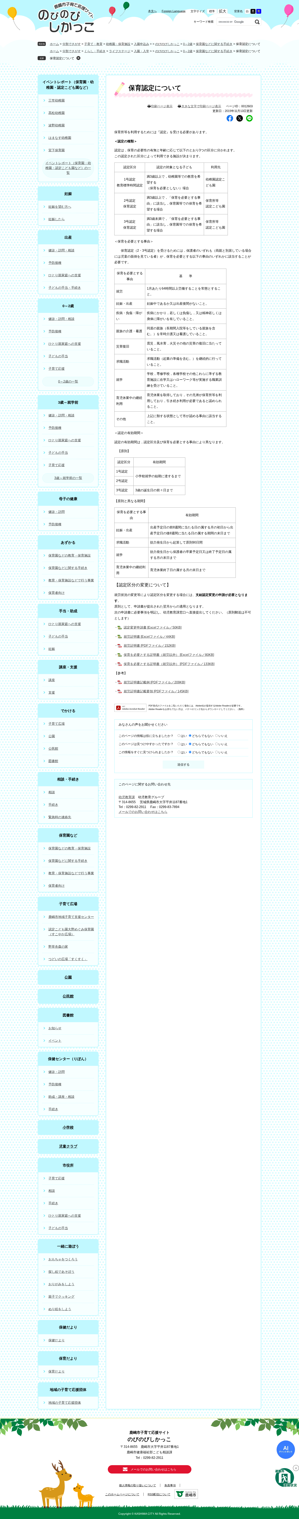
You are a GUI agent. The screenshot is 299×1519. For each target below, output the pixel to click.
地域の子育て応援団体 (68, 1390)
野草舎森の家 (58, 946)
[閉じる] (296, 1468)
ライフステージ (119, 51)
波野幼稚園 (56, 125)
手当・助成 (68, 611)
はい (184, 735)
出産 (68, 237)
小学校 (68, 1127)
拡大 (222, 11)
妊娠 (68, 194)
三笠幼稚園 (56, 100)
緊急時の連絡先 (59, 817)
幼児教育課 (127, 797)
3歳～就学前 (68, 402)
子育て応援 (56, 368)
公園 (51, 736)
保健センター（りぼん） (68, 1059)
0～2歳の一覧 (68, 381)
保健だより (68, 1327)
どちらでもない (202, 735)
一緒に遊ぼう (68, 1246)
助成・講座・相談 (61, 1096)
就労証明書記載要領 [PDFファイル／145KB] (156, 691)
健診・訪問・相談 (61, 250)
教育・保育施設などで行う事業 (71, 580)
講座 (51, 680)
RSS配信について (159, 1494)
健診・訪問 (56, 512)
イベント (54, 1040)
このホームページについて (122, 1494)
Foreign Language (174, 11)
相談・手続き (68, 779)
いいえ (223, 735)
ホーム (54, 44)
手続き (53, 804)
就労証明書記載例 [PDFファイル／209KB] (154, 682)
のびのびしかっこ (167, 44)
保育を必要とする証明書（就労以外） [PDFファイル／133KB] (169, 664)
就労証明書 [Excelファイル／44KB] (149, 636)
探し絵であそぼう (61, 1271)
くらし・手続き (95, 51)
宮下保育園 (56, 150)
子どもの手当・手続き (64, 287)
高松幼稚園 (56, 113)
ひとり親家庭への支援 (64, 275)
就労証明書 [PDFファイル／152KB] (149, 645)
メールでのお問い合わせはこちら (143, 812)
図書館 (53, 761)
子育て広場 (56, 723)
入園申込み (141, 44)
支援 (51, 692)
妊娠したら (56, 219)
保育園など (68, 835)
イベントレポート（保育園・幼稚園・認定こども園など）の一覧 (68, 168)
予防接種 (54, 263)
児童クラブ (68, 1146)
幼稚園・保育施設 (118, 44)
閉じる (78, 58)
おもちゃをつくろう (63, 1259)
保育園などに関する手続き (214, 44)
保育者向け (56, 593)
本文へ (152, 11)
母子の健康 (68, 499)
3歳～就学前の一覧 (68, 478)
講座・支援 (68, 667)
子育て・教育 (93, 44)
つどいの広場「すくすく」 (67, 959)
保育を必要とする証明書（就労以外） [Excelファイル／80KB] (169, 655)
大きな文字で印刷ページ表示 (201, 106)
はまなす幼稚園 (59, 138)
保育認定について (62, 58)
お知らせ (54, 1028)
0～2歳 (187, 44)
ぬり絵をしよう (59, 1309)
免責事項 (170, 1485)
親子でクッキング (61, 1296)
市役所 (68, 1165)
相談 (51, 792)
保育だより (68, 1358)
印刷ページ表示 (161, 106)
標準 (212, 11)
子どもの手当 (58, 356)
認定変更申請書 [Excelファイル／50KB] (152, 627)
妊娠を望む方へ (59, 206)
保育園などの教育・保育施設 (69, 555)
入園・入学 (141, 51)
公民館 (53, 748)
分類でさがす (71, 44)
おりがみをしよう (61, 1284)
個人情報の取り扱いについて (137, 1485)
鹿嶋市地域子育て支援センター (71, 917)
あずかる (68, 542)
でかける (68, 711)
